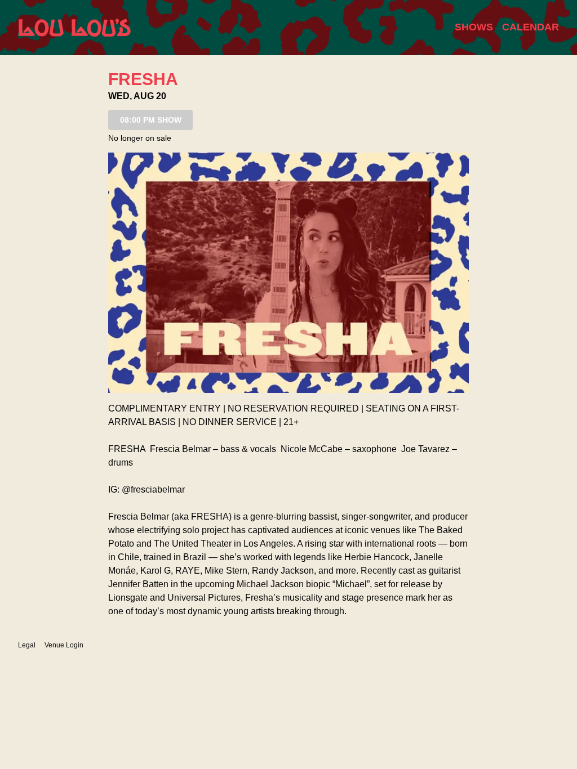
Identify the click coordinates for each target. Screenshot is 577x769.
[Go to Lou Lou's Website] (74, 27)
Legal (26, 645)
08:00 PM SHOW (150, 119)
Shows (474, 27)
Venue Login (64, 645)
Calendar (530, 27)
